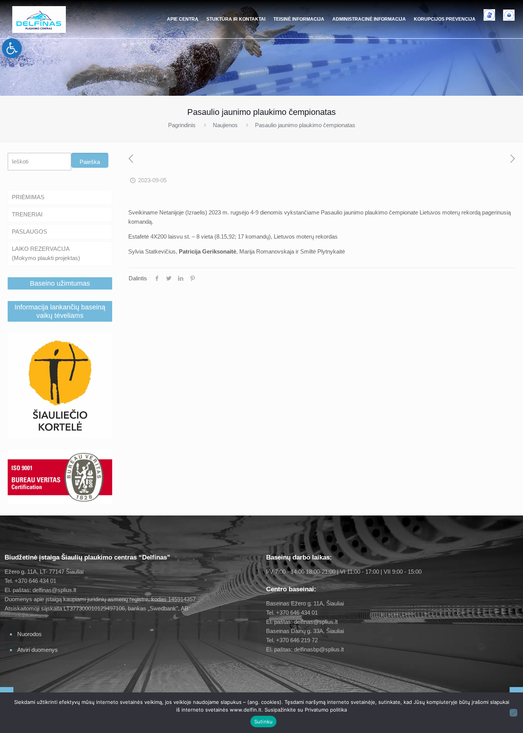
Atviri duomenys (37, 649)
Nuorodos (29, 634)
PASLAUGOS (29, 231)
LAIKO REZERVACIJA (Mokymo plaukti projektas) (46, 253)
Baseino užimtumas (60, 283)
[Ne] (513, 713)
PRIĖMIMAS (28, 197)
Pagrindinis (182, 125)
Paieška (90, 162)
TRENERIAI (27, 214)
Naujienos (225, 125)
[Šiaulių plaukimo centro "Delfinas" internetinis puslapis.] (39, 19)
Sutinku (263, 721)
